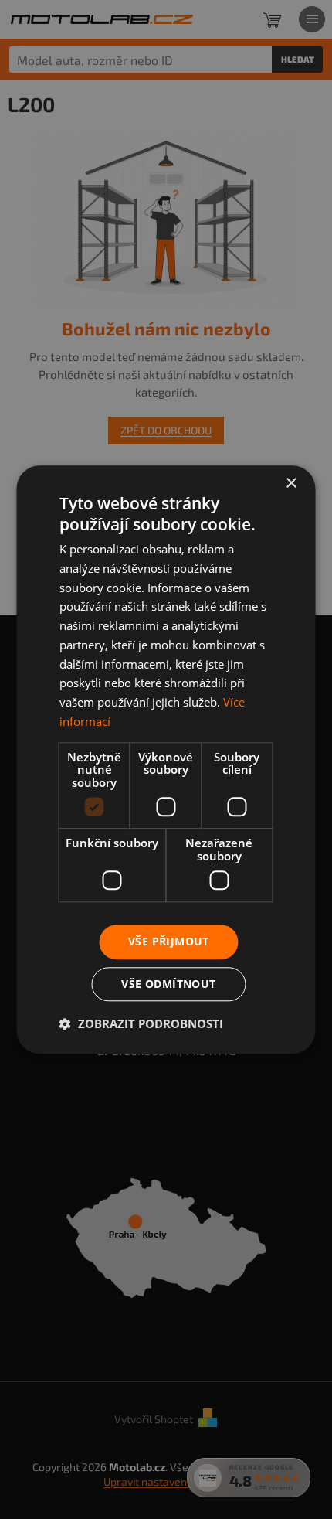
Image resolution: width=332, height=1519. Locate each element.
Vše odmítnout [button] (168, 983)
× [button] (290, 483)
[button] (141, 1023)
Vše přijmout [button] (168, 941)
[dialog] (166, 759)
